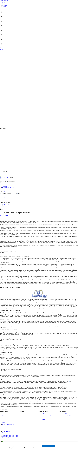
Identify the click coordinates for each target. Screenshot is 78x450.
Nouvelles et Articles (6, 188)
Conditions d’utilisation (6, 430)
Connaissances (5, 191)
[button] (39, 89)
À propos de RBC (5, 7)
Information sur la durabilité (46, 415)
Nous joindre (4, 422)
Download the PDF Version (5, 215)
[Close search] (0, 182)
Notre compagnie (5, 184)
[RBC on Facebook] (2, 441)
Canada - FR (6, 206)
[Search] (18, 193)
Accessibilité (4, 432)
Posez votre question (4, 181)
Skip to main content (4, 0)
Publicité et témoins (5, 437)
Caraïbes (4, 6)
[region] (39, 446)
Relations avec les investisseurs (8, 187)
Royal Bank (2, 49)
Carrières (4, 190)
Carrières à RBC (64, 413)
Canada (3, 2)
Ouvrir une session (3, 175)
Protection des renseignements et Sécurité (10, 435)
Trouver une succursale (6, 201)
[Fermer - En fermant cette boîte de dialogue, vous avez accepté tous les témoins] (70, 445)
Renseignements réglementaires (8, 424)
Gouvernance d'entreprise (7, 415)
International (4, 5)
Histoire (3, 420)
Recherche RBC (3, 193)
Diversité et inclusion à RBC (66, 415)
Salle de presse (25, 413)
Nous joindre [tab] (4, 197)
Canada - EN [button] (6, 204)
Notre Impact (4, 186)
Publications (24, 420)
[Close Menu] (0, 208)
